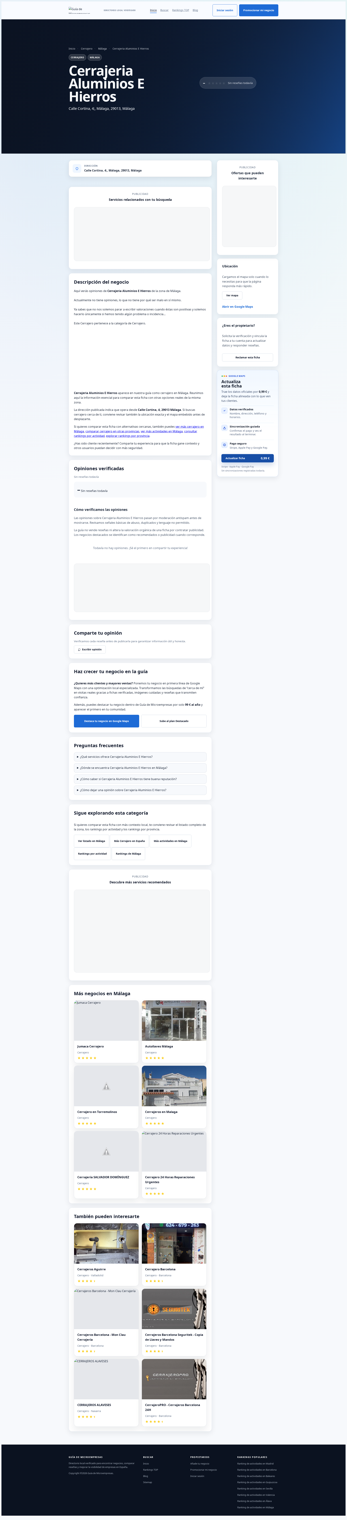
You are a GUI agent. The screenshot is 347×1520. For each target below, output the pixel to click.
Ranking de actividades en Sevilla (255, 1488)
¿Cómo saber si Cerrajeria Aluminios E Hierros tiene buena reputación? (128, 779)
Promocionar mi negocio (258, 10)
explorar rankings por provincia (127, 436)
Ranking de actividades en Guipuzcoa (257, 1482)
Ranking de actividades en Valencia (256, 1494)
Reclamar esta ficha (247, 357)
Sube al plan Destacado (174, 721)
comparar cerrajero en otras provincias (112, 431)
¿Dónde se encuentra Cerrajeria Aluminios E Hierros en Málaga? (123, 768)
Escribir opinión (92, 649)
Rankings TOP (180, 10)
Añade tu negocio (199, 1463)
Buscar (164, 10)
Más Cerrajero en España (129, 841)
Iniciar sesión (225, 10)
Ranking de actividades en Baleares (256, 1476)
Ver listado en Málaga (91, 841)
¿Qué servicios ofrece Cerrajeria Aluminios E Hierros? (116, 757)
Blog (195, 10)
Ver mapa (232, 295)
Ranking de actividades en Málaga (255, 1507)
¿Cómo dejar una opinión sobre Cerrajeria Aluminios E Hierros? (123, 790)
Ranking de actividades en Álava (254, 1501)
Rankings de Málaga (128, 853)
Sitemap (147, 1482)
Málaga (102, 48)
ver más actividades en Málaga (162, 431)
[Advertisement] (142, 234)
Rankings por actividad (92, 853)
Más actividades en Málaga (170, 841)
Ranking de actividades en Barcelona (257, 1469)
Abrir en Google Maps (237, 307)
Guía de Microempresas (100, 1473)
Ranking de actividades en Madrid (255, 1463)
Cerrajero (86, 48)
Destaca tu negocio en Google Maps (106, 721)
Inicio (153, 10)
